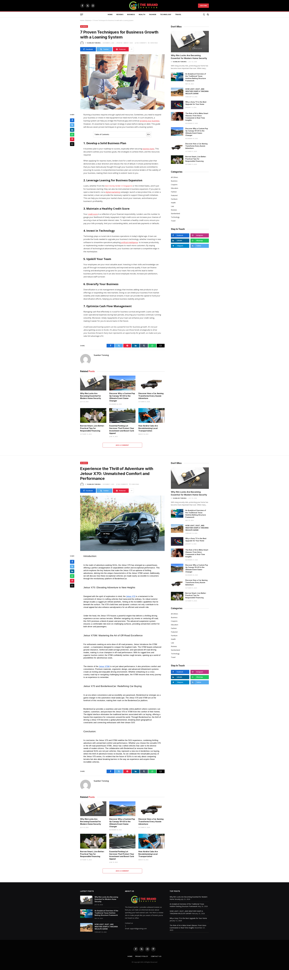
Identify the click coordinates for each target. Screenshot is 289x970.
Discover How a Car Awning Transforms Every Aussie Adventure (150, 395)
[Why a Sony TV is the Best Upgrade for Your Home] (177, 105)
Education (174, 188)
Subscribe (203, 6)
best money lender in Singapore (118, 186)
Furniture (174, 199)
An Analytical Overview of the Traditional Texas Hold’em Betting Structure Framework (195, 77)
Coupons (174, 184)
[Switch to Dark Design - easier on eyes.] (204, 14)
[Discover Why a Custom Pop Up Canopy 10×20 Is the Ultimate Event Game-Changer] (122, 383)
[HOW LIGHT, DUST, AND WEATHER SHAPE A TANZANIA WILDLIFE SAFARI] (177, 92)
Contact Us (156, 956)
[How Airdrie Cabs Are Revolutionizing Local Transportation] (151, 415)
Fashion (152, 14)
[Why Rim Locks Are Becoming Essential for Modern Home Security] (93, 383)
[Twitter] (72, 125)
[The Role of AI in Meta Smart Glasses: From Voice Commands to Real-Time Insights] (177, 116)
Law (172, 206)
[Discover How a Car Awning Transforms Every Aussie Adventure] (151, 383)
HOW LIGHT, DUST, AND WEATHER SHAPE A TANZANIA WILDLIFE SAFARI (197, 91)
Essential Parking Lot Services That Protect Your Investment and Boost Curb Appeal (121, 429)
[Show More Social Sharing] (131, 49)
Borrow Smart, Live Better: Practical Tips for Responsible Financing (92, 428)
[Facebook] (72, 120)
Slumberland (175, 213)
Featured (174, 195)
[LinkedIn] (72, 130)
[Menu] (81, 14)
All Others (174, 177)
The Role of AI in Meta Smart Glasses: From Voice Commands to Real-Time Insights (196, 116)
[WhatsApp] (72, 135)
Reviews (119, 14)
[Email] (72, 144)
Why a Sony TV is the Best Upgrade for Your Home (195, 103)
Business (131, 14)
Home (110, 14)
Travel (178, 14)
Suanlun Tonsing (94, 43)
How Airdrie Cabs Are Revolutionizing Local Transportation (148, 428)
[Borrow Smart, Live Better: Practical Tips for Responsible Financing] (93, 415)
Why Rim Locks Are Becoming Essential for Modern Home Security (90, 395)
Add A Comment (122, 445)
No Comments (142, 43)
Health (142, 14)
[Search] (207, 14)
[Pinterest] (72, 139)
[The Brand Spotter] (144, 5)
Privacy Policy (141, 956)
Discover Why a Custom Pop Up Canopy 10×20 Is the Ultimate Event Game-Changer (122, 397)
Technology (165, 14)
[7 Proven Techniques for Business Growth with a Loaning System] (122, 82)
